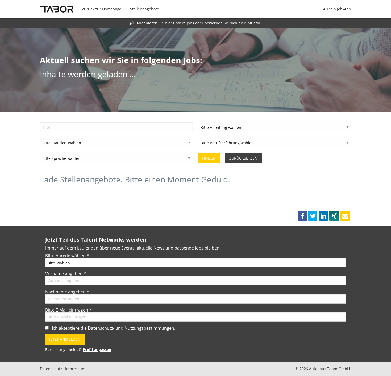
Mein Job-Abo (338, 8)
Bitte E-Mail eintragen (68, 310)
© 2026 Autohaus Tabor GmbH (322, 369)
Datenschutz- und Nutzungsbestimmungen (131, 328)
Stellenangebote (144, 8)
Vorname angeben (65, 274)
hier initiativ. (249, 23)
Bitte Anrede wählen (67, 256)
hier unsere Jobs (179, 23)
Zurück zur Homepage (101, 8)
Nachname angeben (67, 292)
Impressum (75, 369)
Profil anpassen (97, 349)
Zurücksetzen (243, 158)
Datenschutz (51, 369)
